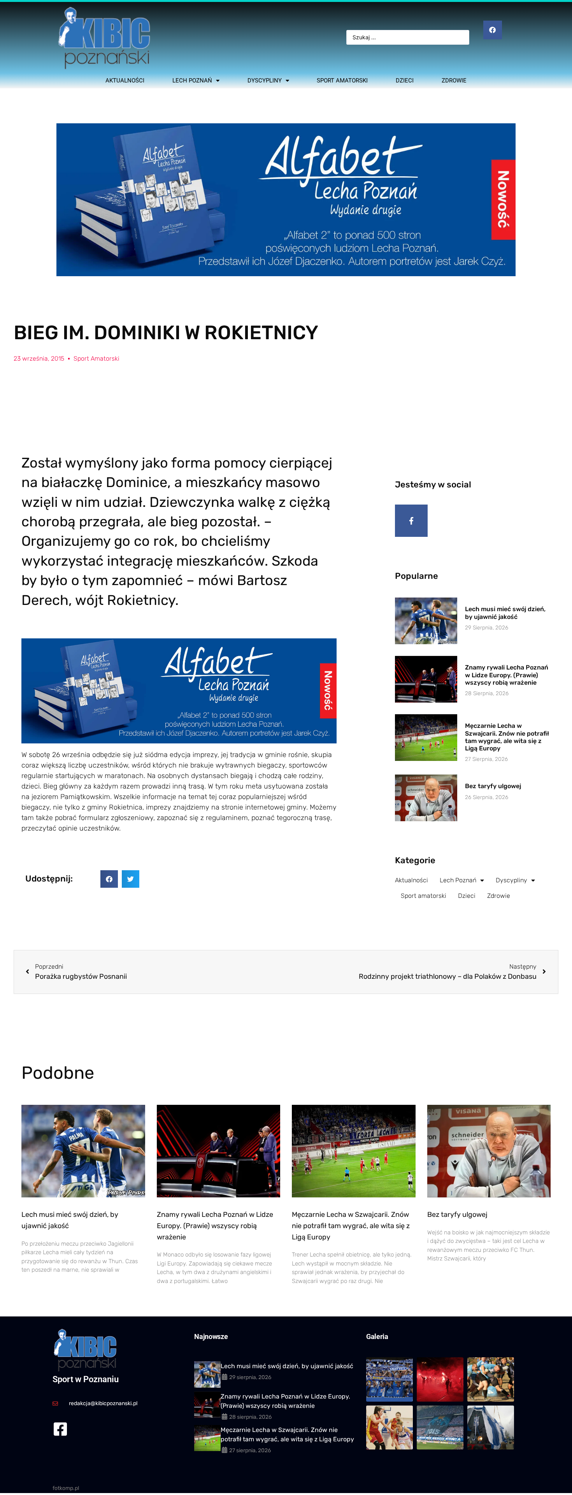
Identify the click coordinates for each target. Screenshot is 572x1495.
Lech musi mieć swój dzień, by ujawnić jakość (505, 612)
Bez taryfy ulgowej (493, 786)
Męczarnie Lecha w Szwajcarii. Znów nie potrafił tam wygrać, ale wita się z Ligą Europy (507, 737)
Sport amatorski (342, 80)
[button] (109, 879)
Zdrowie (454, 80)
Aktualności (124, 80)
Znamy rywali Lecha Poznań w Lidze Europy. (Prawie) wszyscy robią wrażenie (506, 675)
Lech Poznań (192, 80)
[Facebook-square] (60, 1429)
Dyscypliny (264, 80)
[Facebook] (492, 30)
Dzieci (405, 80)
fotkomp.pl (66, 1488)
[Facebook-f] (411, 521)
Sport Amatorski (96, 358)
